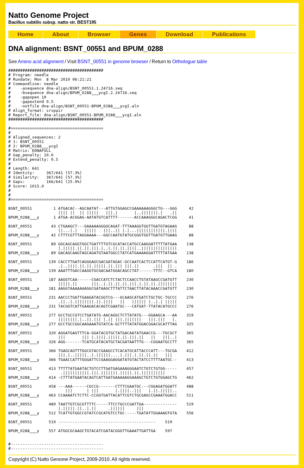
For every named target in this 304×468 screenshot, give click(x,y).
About (60, 34)
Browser (99, 34)
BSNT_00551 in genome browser (112, 61)
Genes (138, 34)
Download (179, 34)
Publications (229, 34)
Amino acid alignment (41, 61)
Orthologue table (189, 61)
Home (26, 34)
